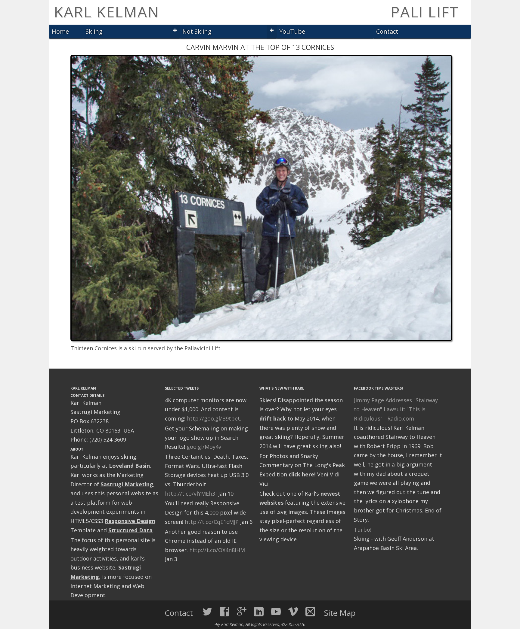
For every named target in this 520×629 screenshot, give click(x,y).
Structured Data (130, 530)
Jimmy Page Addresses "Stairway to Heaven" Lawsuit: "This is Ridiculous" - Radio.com (396, 409)
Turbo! (362, 529)
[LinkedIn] (258, 611)
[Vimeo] (293, 611)
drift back (272, 418)
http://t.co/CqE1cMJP (212, 521)
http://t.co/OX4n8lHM (217, 550)
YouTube (292, 31)
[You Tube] (276, 611)
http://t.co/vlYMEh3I (191, 493)
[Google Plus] (241, 611)
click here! (302, 474)
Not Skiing (197, 31)
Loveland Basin (129, 465)
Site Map (340, 612)
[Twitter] (207, 611)
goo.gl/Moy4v (204, 446)
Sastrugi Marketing (127, 484)
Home (60, 31)
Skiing (94, 31)
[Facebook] (224, 611)
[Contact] (310, 611)
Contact (387, 31)
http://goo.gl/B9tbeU (214, 418)
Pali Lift (425, 12)
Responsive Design (130, 520)
